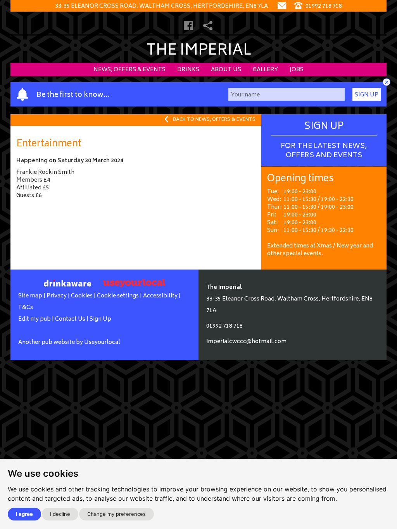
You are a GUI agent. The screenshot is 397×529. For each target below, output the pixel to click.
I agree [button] (24, 514)
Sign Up (366, 95)
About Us (226, 70)
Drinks (188, 70)
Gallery (265, 70)
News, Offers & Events (129, 70)
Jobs (297, 70)
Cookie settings (118, 296)
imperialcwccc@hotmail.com (246, 342)
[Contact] (282, 6)
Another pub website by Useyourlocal (69, 342)
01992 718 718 (323, 6)
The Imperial (198, 51)
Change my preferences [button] (116, 514)
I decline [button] (60, 514)
